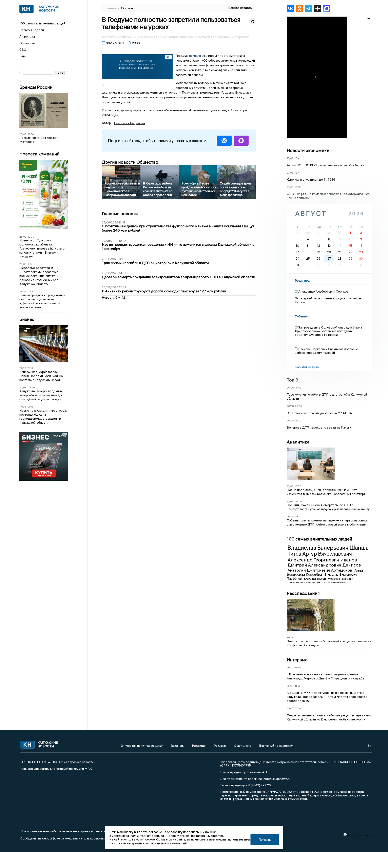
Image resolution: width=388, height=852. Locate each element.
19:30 (298, 420)
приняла (195, 56)
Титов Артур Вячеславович (320, 554)
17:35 (298, 187)
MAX (88, 769)
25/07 (290, 685)
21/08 (22, 291)
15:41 (31, 263)
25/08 (22, 134)
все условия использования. (230, 839)
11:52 (297, 685)
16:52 (298, 387)
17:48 (30, 291)
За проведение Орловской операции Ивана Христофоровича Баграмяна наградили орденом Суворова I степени (328, 331)
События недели (31, 30)
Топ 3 (292, 380)
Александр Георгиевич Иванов (322, 560)
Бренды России (36, 87)
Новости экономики (308, 150)
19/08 (22, 406)
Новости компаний (39, 153)
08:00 (298, 501)
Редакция (199, 746)
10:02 (298, 486)
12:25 (297, 637)
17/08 (290, 637)
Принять (264, 839)
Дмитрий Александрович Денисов (324, 565)
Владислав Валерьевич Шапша (328, 547)
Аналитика (27, 36)
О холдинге (242, 746)
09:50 (31, 387)
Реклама (220, 746)
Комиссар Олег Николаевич (336, 582)
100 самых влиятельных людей (42, 23)
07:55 (298, 406)
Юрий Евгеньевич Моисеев (322, 578)
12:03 (30, 406)
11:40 (298, 667)
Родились (302, 280)
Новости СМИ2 (113, 297)
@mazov (72, 769)
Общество (27, 43)
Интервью (297, 659)
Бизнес (26, 319)
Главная (110, 8)
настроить (134, 843)
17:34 (31, 134)
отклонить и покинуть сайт (168, 843)
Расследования (303, 593)
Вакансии (178, 746)
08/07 (290, 708)
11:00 (298, 708)
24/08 (22, 387)
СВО (22, 49)
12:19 (30, 368)
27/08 (22, 368)
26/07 (290, 667)
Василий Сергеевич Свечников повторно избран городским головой (326, 351)
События (301, 316)
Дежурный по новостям (276, 746)
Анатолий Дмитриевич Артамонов (320, 570)
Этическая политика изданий (142, 746)
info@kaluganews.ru (276, 779)
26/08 (22, 236)
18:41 (297, 158)
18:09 (31, 236)
